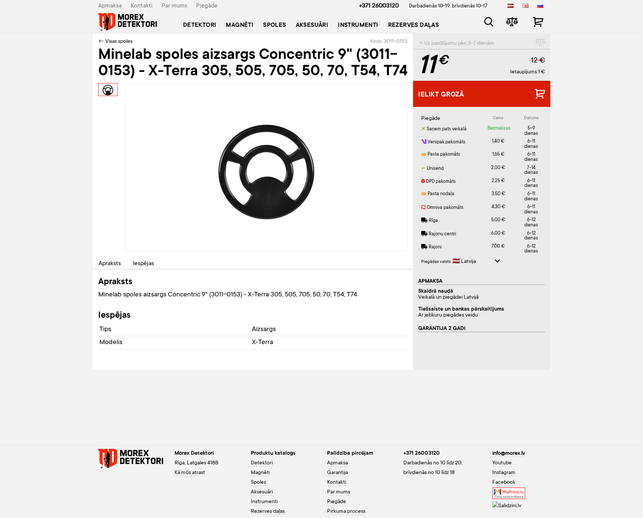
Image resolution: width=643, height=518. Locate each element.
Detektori (200, 25)
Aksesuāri (312, 25)
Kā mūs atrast (190, 473)
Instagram (503, 473)
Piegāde (207, 6)
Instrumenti (358, 25)
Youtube (502, 463)
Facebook (503, 483)
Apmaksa (110, 6)
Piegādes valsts (436, 262)
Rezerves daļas (413, 25)
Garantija (337, 473)
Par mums (174, 6)
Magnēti (239, 25)
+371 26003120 (379, 6)
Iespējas (143, 263)
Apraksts (110, 263)
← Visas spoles (115, 42)
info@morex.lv (508, 454)
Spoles (274, 25)
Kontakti (142, 6)
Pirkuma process (346, 512)
